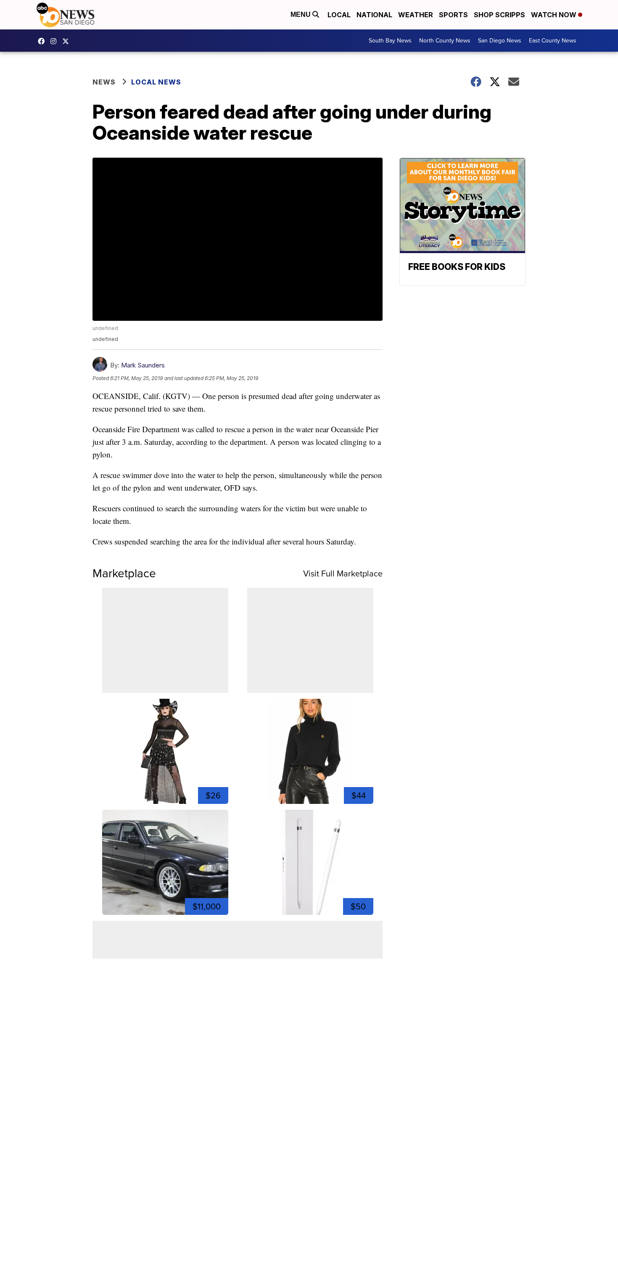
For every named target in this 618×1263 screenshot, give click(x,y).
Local (339, 15)
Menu (301, 14)
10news (67, 41)
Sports (453, 15)
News (104, 82)
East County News (552, 40)
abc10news (43, 41)
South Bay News (390, 40)
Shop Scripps (499, 15)
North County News (444, 40)
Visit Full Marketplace (343, 573)
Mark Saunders (143, 365)
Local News (156, 82)
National (374, 15)
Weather (415, 15)
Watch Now (554, 15)
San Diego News (499, 40)
